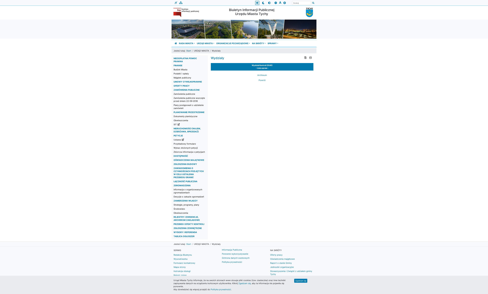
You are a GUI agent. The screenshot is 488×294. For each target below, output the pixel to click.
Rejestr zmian (180, 275)
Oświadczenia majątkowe (282, 259)
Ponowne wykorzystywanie (235, 254)
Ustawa (190, 139)
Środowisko (179, 209)
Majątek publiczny (182, 77)
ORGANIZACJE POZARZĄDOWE (232, 43)
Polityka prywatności (232, 262)
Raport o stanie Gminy (281, 263)
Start (188, 50)
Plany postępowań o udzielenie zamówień (189, 106)
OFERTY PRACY (182, 86)
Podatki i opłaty (181, 73)
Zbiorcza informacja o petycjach (189, 152)
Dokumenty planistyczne (185, 116)
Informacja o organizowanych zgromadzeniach (188, 191)
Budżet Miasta (180, 69)
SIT (188, 124)
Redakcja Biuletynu (183, 255)
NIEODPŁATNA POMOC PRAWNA (185, 60)
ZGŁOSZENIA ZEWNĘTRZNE (188, 228)
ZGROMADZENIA (182, 185)
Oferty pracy (276, 255)
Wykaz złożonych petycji (186, 148)
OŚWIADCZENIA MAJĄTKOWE (189, 160)
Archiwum (262, 75)
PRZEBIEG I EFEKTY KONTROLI (189, 224)
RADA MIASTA (186, 43)
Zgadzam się (300, 281)
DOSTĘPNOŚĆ (181, 156)
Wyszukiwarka (180, 259)
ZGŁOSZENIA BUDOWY (185, 164)
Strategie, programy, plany (186, 204)
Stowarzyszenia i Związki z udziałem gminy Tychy (291, 272)
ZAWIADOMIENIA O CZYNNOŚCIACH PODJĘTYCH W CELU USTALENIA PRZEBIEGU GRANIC (189, 173)
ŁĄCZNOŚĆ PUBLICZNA (185, 181)
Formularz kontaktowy (184, 263)
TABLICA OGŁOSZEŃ (184, 236)
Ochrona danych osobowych (235, 258)
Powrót (262, 80)
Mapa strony (180, 267)
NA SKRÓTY (258, 43)
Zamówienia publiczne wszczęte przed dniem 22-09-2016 (189, 99)
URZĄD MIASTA (205, 43)
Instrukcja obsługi (182, 271)
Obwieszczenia (181, 120)
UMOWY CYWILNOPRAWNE (188, 81)
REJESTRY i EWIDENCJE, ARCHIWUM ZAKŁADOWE (187, 218)
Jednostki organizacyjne (282, 267)
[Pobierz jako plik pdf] (305, 58)
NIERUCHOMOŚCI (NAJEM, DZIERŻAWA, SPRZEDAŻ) (187, 130)
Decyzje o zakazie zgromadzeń (189, 196)
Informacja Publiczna (232, 249)
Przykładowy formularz (185, 143)
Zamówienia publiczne (184, 94)
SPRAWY (272, 43)
